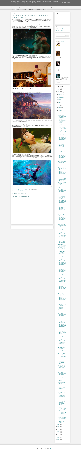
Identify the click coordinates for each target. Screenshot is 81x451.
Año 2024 (21, 190)
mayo (59, 104)
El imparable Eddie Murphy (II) (61, 383)
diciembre (60, 92)
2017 (58, 434)
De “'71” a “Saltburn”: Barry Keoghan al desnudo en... (62, 168)
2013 (58, 440)
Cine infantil (27, 190)
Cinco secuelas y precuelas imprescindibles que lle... (61, 403)
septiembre (60, 97)
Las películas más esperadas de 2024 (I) (61, 379)
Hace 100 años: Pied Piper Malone (62, 162)
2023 (58, 424)
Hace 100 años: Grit (62, 356)
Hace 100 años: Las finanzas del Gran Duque (62, 359)
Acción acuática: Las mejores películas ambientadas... (62, 116)
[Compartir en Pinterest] (36, 189)
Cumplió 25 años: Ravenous (61, 388)
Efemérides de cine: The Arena (62, 393)
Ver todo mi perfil (59, 30)
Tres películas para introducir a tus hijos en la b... (61, 366)
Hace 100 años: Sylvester (61, 407)
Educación (24, 9)
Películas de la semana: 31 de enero (61, 113)
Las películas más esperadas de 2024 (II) (61, 362)
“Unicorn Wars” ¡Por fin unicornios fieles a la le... (62, 418)
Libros (18, 9)
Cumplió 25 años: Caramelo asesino (62, 128)
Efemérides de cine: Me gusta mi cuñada (62, 194)
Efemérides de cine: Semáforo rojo (62, 343)
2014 (58, 439)
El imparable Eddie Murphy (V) (61, 345)
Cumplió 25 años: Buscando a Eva (61, 159)
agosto (59, 99)
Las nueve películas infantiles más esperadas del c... (62, 351)
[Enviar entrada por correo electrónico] (29, 189)
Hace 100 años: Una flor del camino (62, 236)
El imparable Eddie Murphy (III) (61, 377)
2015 (58, 437)
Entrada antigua (48, 227)
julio (59, 100)
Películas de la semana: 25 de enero (61, 176)
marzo (59, 107)
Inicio (33, 227)
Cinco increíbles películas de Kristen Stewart (61, 145)
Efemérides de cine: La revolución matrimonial (62, 252)
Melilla (44, 9)
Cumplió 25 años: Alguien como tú (61, 242)
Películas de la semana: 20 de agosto (64, 42)
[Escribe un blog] (32, 189)
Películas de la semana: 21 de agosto (64, 75)
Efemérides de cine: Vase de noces (62, 396)
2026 (58, 88)
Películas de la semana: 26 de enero (61, 165)
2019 (58, 431)
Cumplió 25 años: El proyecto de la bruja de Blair (62, 183)
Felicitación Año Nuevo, (61, 422)
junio (59, 102)
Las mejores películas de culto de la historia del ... (62, 124)
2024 (58, 91)
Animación (18, 190)
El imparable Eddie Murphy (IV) (61, 354)
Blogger (51, 448)
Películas (35, 190)
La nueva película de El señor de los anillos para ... (62, 212)
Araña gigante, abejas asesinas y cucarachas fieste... (62, 121)
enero (59, 110)
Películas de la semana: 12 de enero (61, 310)
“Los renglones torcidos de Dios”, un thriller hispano (65, 52)
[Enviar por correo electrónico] (31, 189)
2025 (58, 89)
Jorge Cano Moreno (61, 28)
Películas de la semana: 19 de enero (61, 239)
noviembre (60, 94)
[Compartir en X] (33, 189)
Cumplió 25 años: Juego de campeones (61, 291)
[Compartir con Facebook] (35, 189)
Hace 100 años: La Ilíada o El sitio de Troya (62, 225)
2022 (58, 426)
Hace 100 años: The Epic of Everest (62, 413)
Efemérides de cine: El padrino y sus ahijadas (62, 152)
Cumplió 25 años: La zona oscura (62, 135)
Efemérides (31, 9)
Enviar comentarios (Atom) (34, 230)
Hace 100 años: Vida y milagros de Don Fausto (62, 409)
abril (59, 105)
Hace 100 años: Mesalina (61, 308)
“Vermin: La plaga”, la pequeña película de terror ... (62, 332)
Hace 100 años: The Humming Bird (62, 305)
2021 (58, 427)
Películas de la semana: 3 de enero (61, 399)
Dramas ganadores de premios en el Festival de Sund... (62, 208)
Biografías (38, 9)
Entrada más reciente (16, 227)
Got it (68, 2)
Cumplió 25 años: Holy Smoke (61, 385)
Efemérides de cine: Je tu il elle (62, 348)
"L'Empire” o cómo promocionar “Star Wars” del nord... (62, 328)
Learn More (63, 2)
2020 (58, 429)
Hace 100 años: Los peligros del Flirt (62, 281)
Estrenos (31, 190)
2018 (58, 432)
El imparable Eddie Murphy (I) (61, 391)
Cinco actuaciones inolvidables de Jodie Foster (61, 197)
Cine (13, 9)
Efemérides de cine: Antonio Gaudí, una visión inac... (62, 248)
